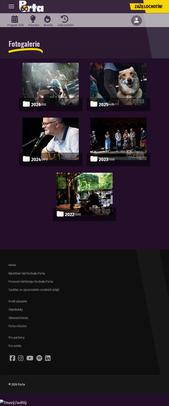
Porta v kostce (18, 326)
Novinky (48, 25)
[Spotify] (39, 359)
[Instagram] (21, 359)
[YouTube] (30, 359)
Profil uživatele (18, 301)
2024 (36, 159)
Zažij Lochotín (65, 25)
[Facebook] (13, 359)
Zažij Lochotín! (148, 6)
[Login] (136, 20)
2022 (69, 214)
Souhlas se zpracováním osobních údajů (34, 290)
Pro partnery (16, 337)
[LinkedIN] (48, 359)
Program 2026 (15, 25)
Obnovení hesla (18, 318)
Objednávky (16, 309)
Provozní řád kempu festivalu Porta (31, 282)
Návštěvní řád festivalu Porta (27, 273)
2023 (103, 159)
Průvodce (33, 25)
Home (12, 265)
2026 (36, 105)
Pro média (15, 346)
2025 (103, 105)
